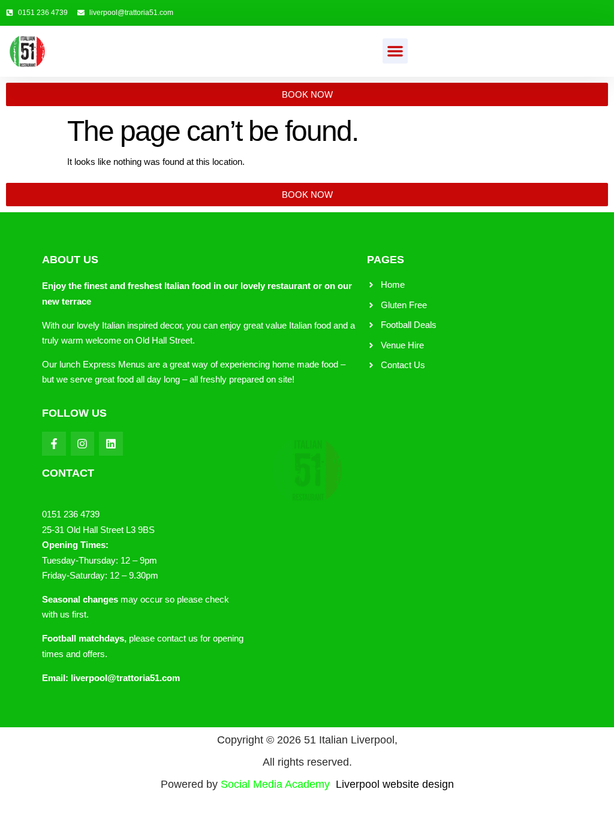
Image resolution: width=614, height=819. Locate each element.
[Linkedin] (111, 444)
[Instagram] (83, 444)
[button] (395, 51)
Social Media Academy (302, 784)
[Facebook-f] (54, 444)
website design (418, 784)
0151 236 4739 (71, 514)
